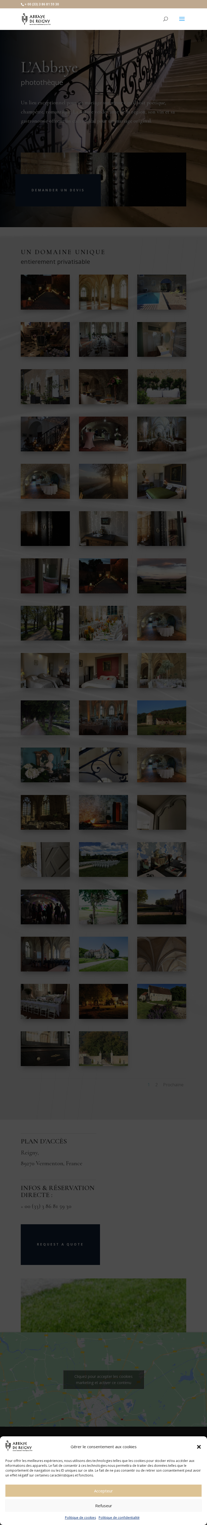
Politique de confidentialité (119, 1517)
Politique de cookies (80, 1517)
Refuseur (103, 1505)
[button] (199, 1447)
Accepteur (103, 1490)
